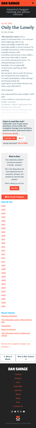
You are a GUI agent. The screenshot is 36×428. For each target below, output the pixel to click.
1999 (3, 306)
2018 (3, 236)
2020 (3, 228)
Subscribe (18, 386)
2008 (3, 273)
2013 (3, 254)
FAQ (18, 402)
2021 (3, 224)
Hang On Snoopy (8, 329)
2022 (3, 221)
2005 (3, 284)
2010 (3, 265)
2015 (3, 247)
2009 (3, 269)
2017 (3, 239)
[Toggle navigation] (33, 3)
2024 (3, 213)
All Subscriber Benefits (10, 134)
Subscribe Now (9, 138)
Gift (22, 138)
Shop (18, 398)
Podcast (18, 378)
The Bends (6, 326)
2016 (3, 243)
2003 (3, 291)
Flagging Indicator (9, 316)
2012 (3, 258)
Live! (18, 382)
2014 (3, 250)
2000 (3, 302)
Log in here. (23, 143)
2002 (3, 295)
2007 (3, 276)
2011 (3, 262)
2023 (3, 217)
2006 (3, 280)
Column (18, 374)
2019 (3, 232)
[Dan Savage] (10, 3)
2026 (3, 206)
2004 (3, 288)
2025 (3, 209)
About (18, 394)
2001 (3, 299)
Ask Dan (14, 188)
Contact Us (18, 406)
